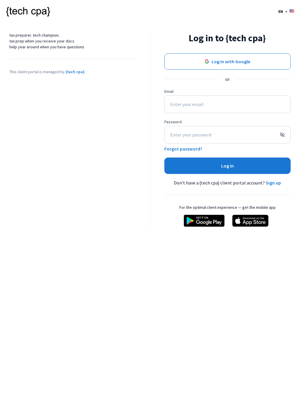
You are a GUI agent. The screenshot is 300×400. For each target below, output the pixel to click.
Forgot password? (183, 149)
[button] (286, 11)
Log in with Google (231, 61)
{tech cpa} (75, 71)
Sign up (273, 183)
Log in (227, 166)
